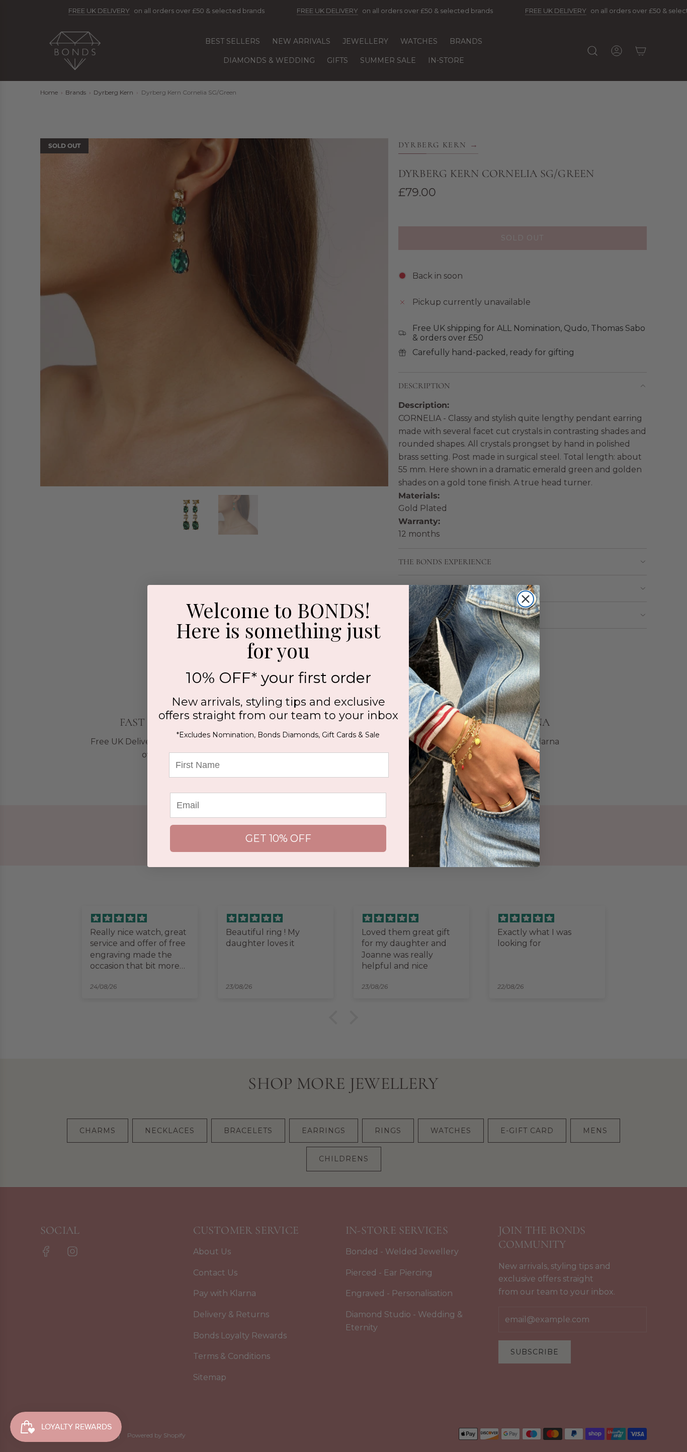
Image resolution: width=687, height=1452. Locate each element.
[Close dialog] (526, 599)
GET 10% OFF (278, 838)
